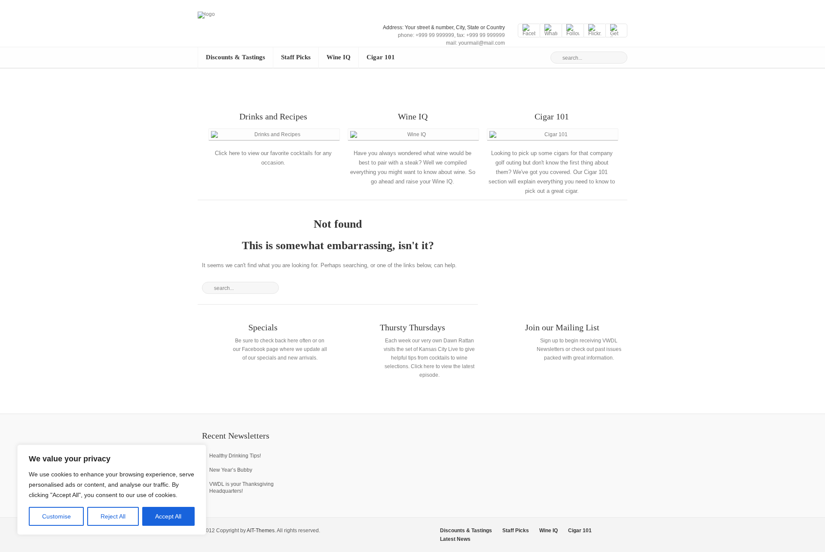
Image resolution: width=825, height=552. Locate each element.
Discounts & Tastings (235, 57)
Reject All (113, 516)
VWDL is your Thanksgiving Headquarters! (241, 487)
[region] (111, 490)
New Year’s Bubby (230, 470)
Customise (56, 516)
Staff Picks (296, 57)
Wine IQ (339, 57)
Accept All (168, 516)
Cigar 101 (381, 57)
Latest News (455, 539)
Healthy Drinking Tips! (235, 456)
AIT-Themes (261, 531)
